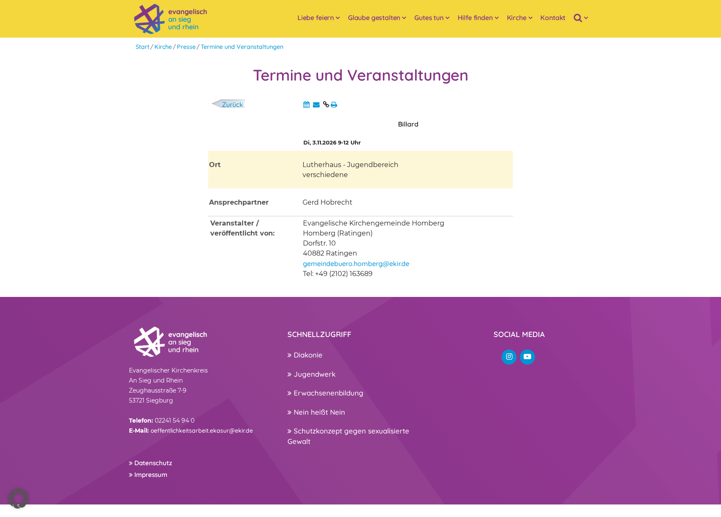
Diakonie (307, 354)
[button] (18, 498)
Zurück (232, 104)
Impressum (150, 475)
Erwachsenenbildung (327, 392)
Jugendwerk (313, 374)
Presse (186, 47)
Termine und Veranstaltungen (242, 47)
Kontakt (552, 17)
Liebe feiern (315, 17)
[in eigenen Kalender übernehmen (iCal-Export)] (306, 104)
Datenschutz (152, 463)
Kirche (517, 17)
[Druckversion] (334, 104)
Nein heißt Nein (318, 412)
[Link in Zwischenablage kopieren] (326, 104)
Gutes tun (429, 17)
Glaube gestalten (374, 17)
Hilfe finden (475, 17)
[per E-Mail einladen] (316, 104)
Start (142, 47)
